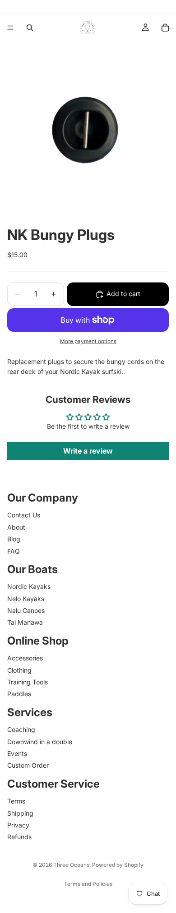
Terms (16, 801)
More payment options (88, 341)
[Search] (30, 28)
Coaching (21, 729)
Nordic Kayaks (29, 586)
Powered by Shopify (118, 864)
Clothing (19, 670)
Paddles (19, 694)
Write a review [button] (88, 450)
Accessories (25, 658)
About (16, 527)
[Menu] (10, 27)
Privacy (18, 825)
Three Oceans (71, 864)
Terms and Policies (88, 883)
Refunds (19, 837)
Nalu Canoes (26, 610)
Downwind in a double (39, 741)
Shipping (20, 813)
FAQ (13, 550)
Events (17, 753)
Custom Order (28, 765)
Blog (13, 539)
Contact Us (23, 515)
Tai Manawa (25, 622)
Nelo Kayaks (25, 598)
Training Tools (27, 682)
